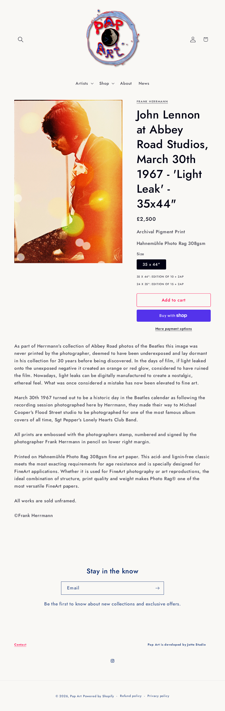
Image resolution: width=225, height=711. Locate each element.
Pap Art (76, 696)
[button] (20, 39)
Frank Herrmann (152, 101)
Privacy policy (158, 696)
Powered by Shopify (98, 696)
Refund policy (131, 696)
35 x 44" (151, 264)
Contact (20, 644)
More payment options (173, 328)
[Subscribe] (157, 588)
